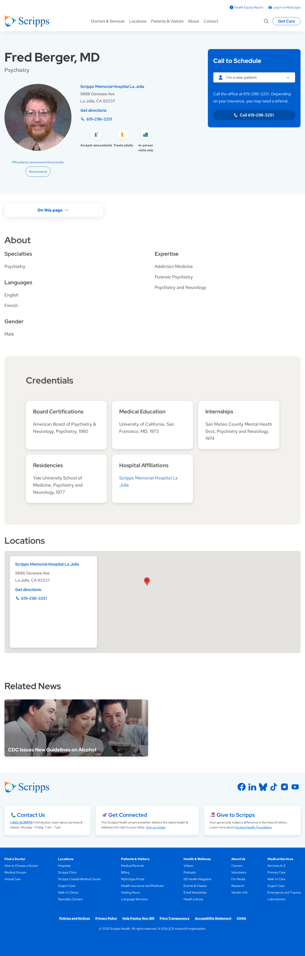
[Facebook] (241, 787)
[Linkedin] (252, 787)
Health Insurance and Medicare (142, 886)
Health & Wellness (197, 859)
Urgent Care (66, 886)
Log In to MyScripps (287, 7)
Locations (137, 21)
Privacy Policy (106, 918)
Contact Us (31, 814)
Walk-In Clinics (68, 892)
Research (237, 886)
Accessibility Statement (213, 918)
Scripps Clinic (67, 872)
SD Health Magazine (197, 879)
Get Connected (127, 814)
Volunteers (238, 872)
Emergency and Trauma (284, 892)
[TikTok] (273, 787)
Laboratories (276, 899)
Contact (211, 21)
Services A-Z (276, 866)
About (193, 21)
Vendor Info (239, 892)
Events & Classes (195, 886)
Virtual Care (12, 879)
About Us (238, 859)
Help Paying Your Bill (138, 918)
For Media (238, 879)
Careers (236, 866)
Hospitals (64, 866)
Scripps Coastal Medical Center (79, 879)
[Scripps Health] (26, 21)
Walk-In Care (276, 879)
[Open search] (266, 21)
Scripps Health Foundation (253, 827)
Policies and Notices (74, 918)
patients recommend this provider (38, 162)
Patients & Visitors (167, 21)
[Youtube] (295, 787)
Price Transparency (175, 918)
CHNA (241, 918)
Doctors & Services (108, 21)
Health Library (193, 899)
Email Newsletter (195, 892)
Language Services (134, 899)
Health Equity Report (248, 7)
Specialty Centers (70, 899)
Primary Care (276, 872)
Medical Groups (15, 872)
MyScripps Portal (132, 879)
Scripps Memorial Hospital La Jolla (112, 86)
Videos (188, 866)
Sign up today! (156, 827)
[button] (147, 581)
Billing (125, 872)
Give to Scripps (236, 814)
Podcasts (190, 872)
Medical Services (280, 859)
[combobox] (254, 77)
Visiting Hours (130, 892)
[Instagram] (284, 787)
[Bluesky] (263, 787)
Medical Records (132, 866)
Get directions (93, 110)
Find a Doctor (14, 859)
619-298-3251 (99, 119)
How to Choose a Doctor (21, 866)
